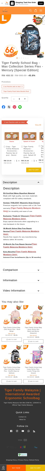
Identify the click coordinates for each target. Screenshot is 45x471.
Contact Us (22, 417)
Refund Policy (34, 460)
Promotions (6, 82)
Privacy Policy (23, 460)
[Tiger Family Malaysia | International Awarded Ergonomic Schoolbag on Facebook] (11, 432)
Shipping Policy (11, 460)
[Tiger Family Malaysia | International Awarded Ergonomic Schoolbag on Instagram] (17, 432)
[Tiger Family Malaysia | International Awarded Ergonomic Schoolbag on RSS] (34, 432)
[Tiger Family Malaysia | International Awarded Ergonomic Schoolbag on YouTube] (22, 432)
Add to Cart (34, 170)
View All (38, 125)
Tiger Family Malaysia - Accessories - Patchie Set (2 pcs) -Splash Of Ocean (30, 152)
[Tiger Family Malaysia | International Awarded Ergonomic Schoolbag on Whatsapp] (28, 432)
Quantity (5, 98)
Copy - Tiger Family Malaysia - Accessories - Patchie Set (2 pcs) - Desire (12, 151)
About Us (22, 419)
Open (41, 3)
